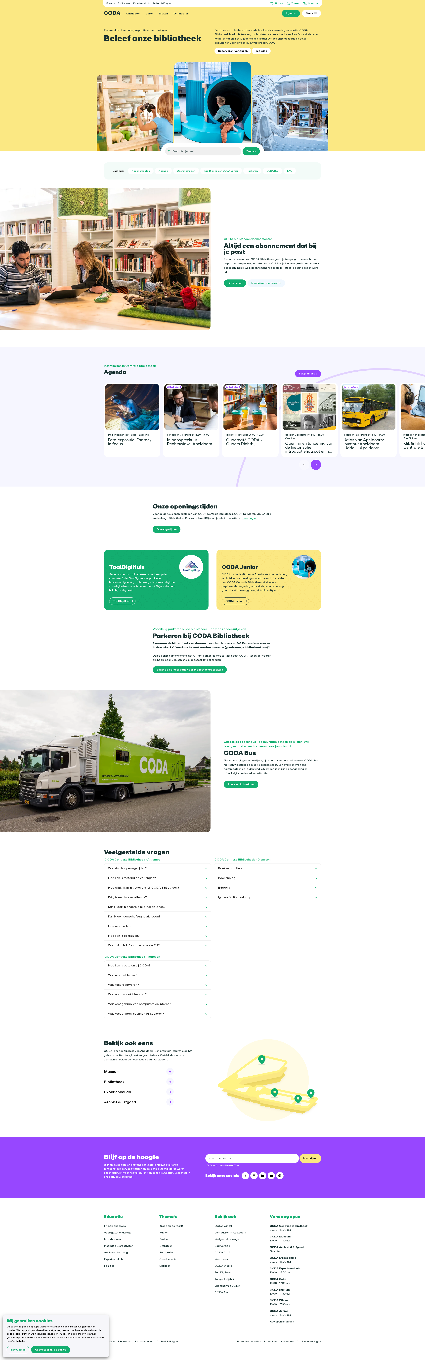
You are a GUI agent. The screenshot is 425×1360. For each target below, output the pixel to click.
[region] (212, 417)
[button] (157, 868)
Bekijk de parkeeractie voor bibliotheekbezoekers (190, 669)
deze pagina (249, 518)
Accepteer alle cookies (50, 1349)
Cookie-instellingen (309, 1341)
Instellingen (18, 1349)
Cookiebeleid (18, 1341)
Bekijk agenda (308, 373)
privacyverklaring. (122, 1176)
